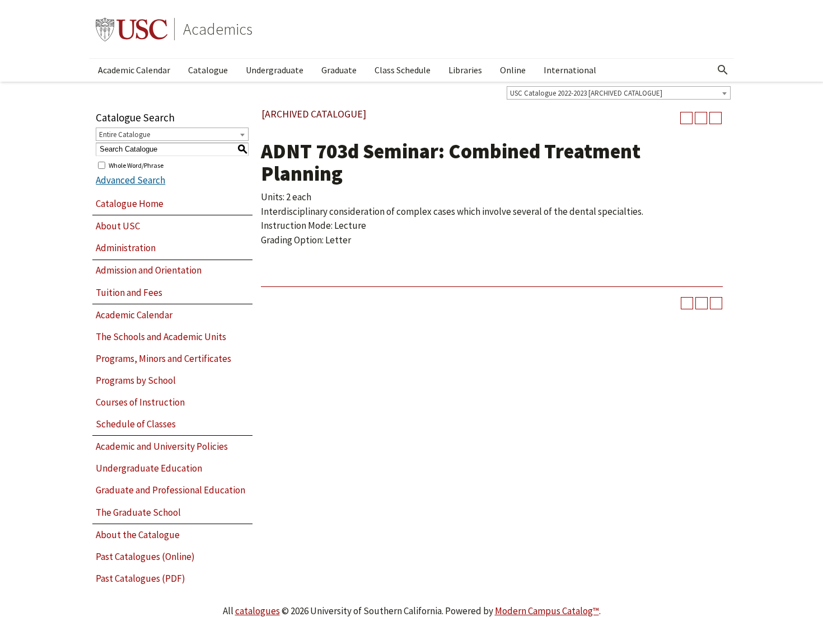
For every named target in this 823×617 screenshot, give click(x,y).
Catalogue (208, 70)
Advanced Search (130, 180)
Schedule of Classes (136, 424)
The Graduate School (138, 512)
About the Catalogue (138, 535)
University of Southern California (131, 29)
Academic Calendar (134, 70)
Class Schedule (403, 70)
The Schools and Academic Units (161, 337)
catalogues (257, 611)
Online (513, 70)
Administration (126, 248)
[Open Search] (723, 70)
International (570, 70)
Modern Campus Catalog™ (547, 611)
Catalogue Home (129, 203)
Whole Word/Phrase (136, 165)
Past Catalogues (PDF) (140, 578)
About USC (118, 226)
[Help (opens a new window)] (715, 118)
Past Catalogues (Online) (145, 556)
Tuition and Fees (129, 292)
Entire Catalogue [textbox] (124, 134)
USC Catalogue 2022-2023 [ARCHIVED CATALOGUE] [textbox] (586, 93)
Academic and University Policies (162, 446)
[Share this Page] (686, 118)
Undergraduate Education (149, 468)
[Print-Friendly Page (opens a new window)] (701, 118)
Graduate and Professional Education (170, 490)
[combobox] (619, 93)
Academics (217, 29)
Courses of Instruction (140, 402)
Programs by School (136, 380)
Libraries (465, 70)
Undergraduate (274, 70)
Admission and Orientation (149, 270)
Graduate (339, 70)
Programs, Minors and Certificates (163, 358)
